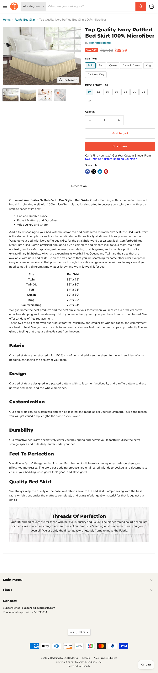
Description (79, 186)
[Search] (140, 6)
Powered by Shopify (79, 666)
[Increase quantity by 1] (119, 120)
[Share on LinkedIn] (99, 171)
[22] (89, 105)
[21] (144, 96)
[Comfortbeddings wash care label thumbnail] (60, 95)
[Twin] (91, 70)
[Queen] (113, 70)
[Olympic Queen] (131, 70)
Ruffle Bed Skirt (25, 19)
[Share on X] (93, 171)
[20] (135, 96)
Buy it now (120, 146)
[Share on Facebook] (87, 171)
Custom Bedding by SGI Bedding (59, 658)
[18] (125, 96)
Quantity (90, 111)
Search (86, 658)
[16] (116, 96)
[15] (107, 96)
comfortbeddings (100, 43)
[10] (89, 96)
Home (7, 19)
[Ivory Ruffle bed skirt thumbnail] (28, 95)
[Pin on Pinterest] (106, 171)
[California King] (96, 79)
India (77, 632)
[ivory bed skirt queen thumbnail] (11, 95)
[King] (148, 70)
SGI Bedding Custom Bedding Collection (111, 159)
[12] (98, 96)
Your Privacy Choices (105, 658)
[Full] (102, 70)
